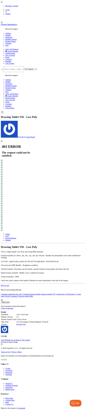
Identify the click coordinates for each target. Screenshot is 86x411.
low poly (19, 294)
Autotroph (21, 408)
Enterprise (9, 387)
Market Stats (9, 389)
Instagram (8, 372)
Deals (7, 57)
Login (7, 10)
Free (7, 45)
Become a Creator (11, 6)
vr (76, 294)
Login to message (7, 308)
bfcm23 (8, 296)
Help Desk (9, 398)
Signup (7, 14)
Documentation (10, 238)
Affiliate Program (11, 385)
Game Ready (30, 137)
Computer (26, 294)
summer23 (14, 296)
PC (55, 294)
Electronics (71, 294)
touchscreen (60, 294)
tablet (27, 296)
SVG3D (21, 137)
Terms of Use (5, 352)
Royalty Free (21, 324)
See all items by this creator (20, 340)
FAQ (7, 236)
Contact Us (9, 404)
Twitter (7, 368)
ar (66, 294)
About (7, 234)
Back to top (5, 285)
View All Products (11, 49)
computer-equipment (8, 294)
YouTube (8, 374)
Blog (7, 402)
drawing (22, 296)
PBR (31, 296)
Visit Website (6, 340)
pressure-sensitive (47, 294)
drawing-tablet (35, 294)
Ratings (8, 240)
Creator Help (10, 400)
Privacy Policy (17, 352)
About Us (8, 383)
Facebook (8, 370)
